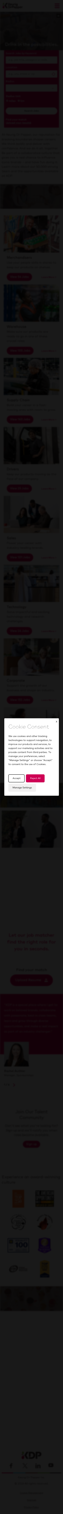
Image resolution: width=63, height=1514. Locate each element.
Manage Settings (22, 788)
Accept (16, 778)
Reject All (35, 778)
